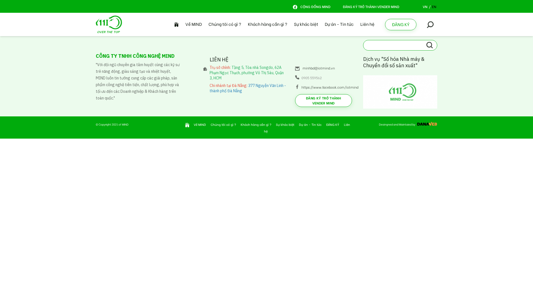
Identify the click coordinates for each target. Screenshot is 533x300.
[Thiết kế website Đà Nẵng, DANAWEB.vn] (426, 124)
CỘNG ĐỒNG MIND (315, 6)
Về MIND (193, 24)
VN (425, 6)
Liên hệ (367, 24)
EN (434, 6)
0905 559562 (311, 77)
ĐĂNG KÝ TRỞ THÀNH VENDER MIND (371, 6)
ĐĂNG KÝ (400, 24)
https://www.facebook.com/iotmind (326, 87)
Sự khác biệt (306, 24)
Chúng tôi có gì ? (224, 24)
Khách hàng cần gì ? (267, 24)
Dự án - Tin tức (339, 24)
